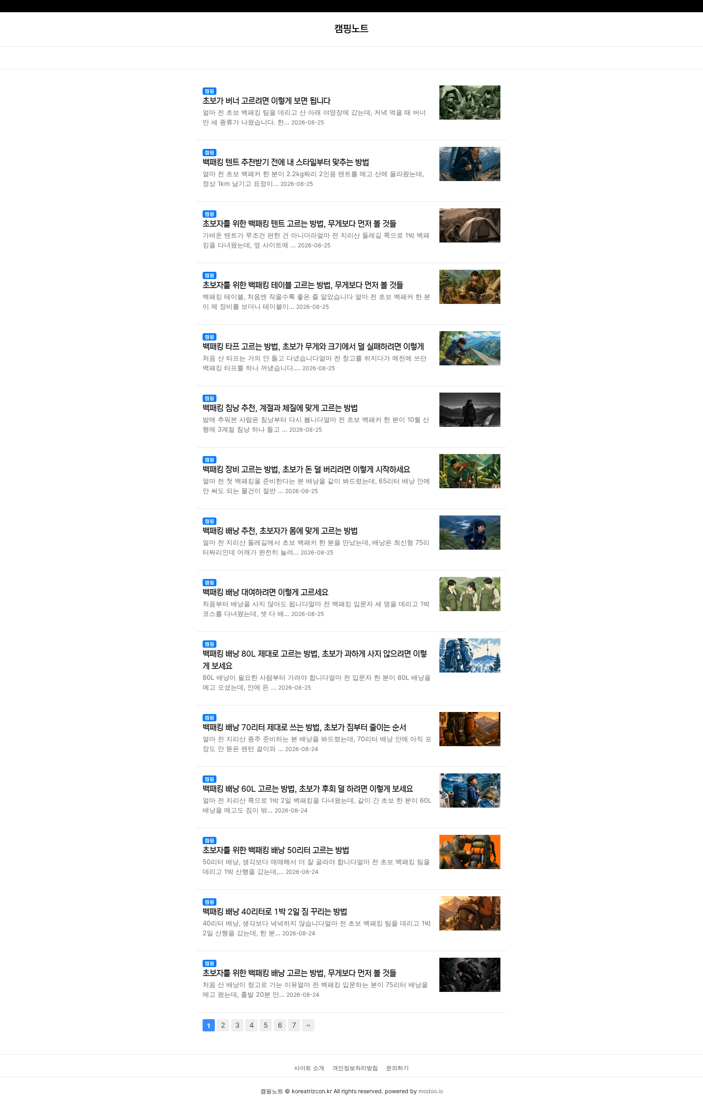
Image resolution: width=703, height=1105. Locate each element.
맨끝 (308, 1025)
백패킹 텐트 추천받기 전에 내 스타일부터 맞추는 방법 (286, 162)
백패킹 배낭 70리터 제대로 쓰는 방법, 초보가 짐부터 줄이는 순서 (304, 727)
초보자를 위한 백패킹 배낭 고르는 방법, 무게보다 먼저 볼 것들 (299, 973)
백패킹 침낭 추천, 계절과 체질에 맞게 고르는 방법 (280, 408)
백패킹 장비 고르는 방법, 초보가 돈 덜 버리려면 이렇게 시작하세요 (306, 469)
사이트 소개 (309, 1067)
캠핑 (209, 91)
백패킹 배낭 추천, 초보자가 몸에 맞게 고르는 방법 (280, 531)
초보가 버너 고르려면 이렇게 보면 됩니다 (266, 101)
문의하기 (397, 1067)
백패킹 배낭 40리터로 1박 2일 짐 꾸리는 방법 (275, 912)
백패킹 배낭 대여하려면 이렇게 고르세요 (265, 592)
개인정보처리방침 (355, 1067)
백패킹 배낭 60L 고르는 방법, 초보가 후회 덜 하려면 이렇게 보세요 (308, 789)
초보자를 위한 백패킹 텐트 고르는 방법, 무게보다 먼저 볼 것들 (299, 224)
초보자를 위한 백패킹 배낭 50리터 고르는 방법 (276, 850)
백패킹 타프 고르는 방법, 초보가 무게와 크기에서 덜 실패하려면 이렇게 (313, 347)
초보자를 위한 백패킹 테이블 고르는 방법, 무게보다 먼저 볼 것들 (303, 285)
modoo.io (431, 1091)
